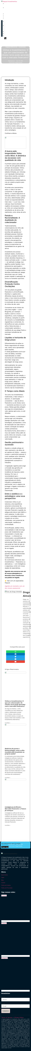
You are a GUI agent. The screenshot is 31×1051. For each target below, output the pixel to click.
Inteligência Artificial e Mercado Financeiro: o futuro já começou (15, 809)
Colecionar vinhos (11, 502)
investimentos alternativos (16, 96)
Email (3, 1003)
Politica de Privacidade (6, 888)
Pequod (7, 583)
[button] (15, 651)
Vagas (6, 18)
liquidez (11, 349)
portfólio (22, 298)
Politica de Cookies (6, 885)
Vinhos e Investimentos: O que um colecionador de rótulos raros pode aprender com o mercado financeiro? (15, 703)
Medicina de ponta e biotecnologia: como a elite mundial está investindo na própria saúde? (14, 751)
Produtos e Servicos (8, 10)
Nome (3, 997)
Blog (7, 33)
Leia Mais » (7, 722)
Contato (8, 31)
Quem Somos (7, 4)
